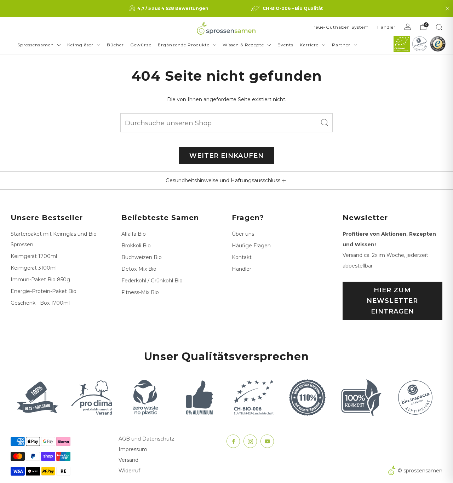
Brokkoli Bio (136, 245)
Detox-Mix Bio (138, 269)
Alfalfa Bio (133, 234)
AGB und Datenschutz (146, 439)
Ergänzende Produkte (184, 44)
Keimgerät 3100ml (34, 268)
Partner (341, 44)
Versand (128, 460)
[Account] (407, 26)
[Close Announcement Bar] (447, 8)
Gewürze (140, 44)
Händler (386, 27)
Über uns (243, 234)
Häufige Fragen (251, 245)
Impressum (133, 449)
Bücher (115, 44)
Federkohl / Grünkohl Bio (152, 280)
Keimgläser (80, 44)
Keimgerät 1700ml (34, 256)
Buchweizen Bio (141, 257)
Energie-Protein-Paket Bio (43, 291)
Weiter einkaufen (226, 156)
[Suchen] (438, 26)
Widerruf (129, 470)
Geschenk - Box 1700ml (40, 303)
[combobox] (226, 122)
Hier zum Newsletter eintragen (392, 300)
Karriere (309, 44)
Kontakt (242, 257)
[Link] (402, 43)
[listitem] (169, 8)
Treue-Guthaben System (340, 27)
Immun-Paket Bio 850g (40, 279)
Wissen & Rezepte (243, 44)
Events (285, 44)
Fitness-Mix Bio (140, 292)
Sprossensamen (35, 44)
